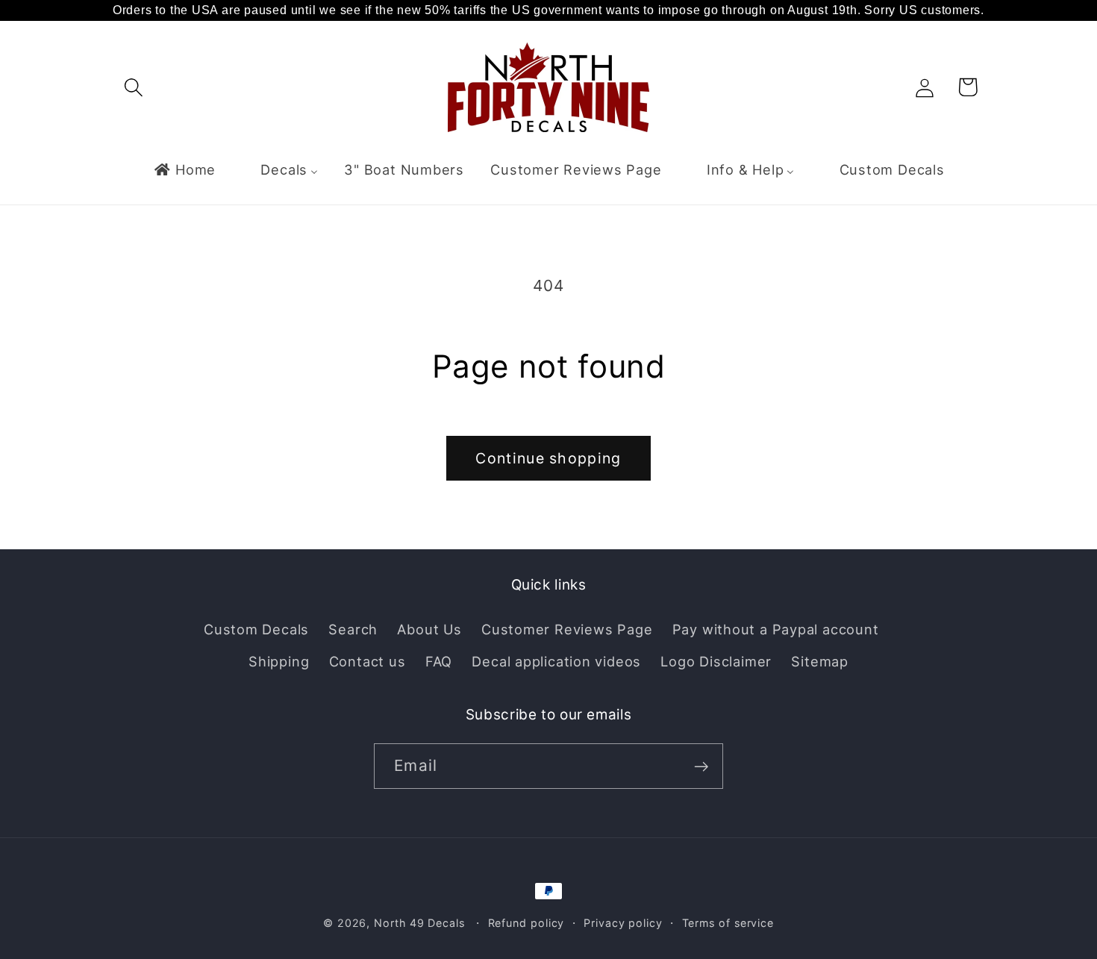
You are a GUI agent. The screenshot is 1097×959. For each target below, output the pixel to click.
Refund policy (526, 922)
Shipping (279, 660)
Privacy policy (623, 922)
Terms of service (728, 922)
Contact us (367, 660)
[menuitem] (184, 169)
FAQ (438, 660)
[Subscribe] (701, 767)
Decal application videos (556, 660)
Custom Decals (256, 629)
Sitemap (819, 660)
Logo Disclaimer (716, 660)
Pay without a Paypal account (775, 629)
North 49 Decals (419, 922)
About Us (429, 629)
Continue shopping (548, 458)
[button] (133, 87)
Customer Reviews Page (566, 629)
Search (353, 629)
